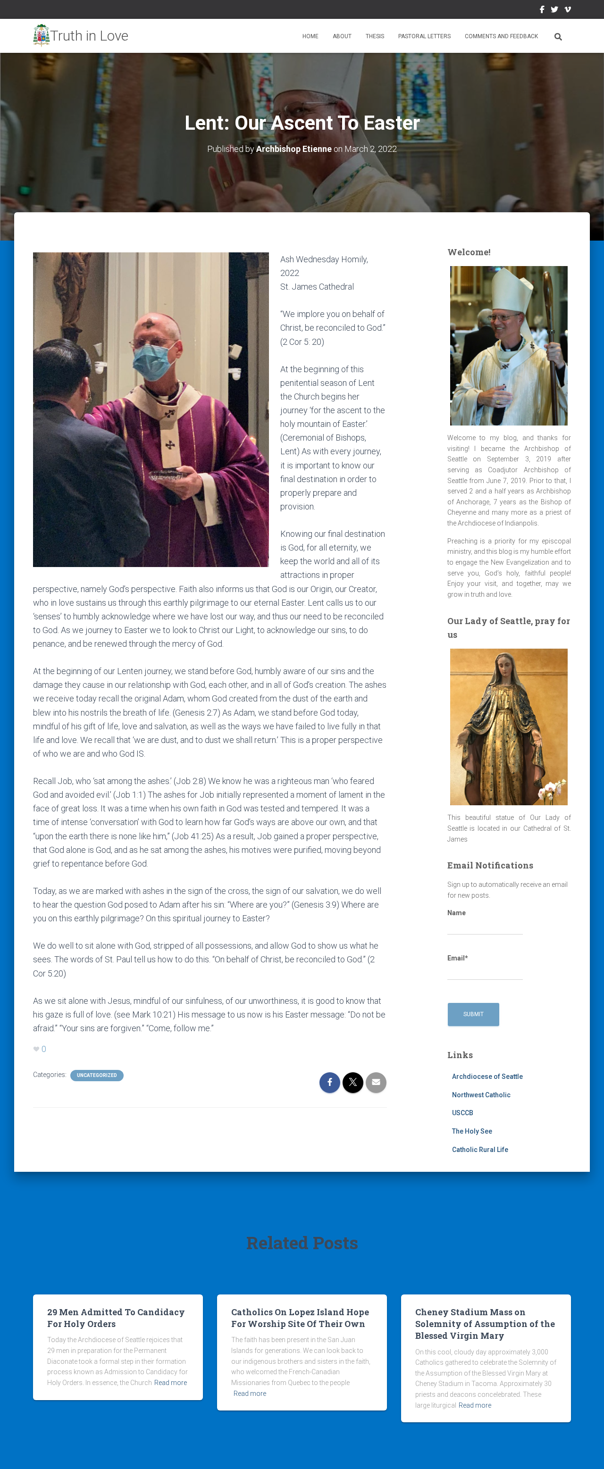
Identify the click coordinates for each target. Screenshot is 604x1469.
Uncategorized (97, 1075)
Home (310, 36)
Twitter (554, 11)
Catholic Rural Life (480, 1149)
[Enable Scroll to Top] (585, 1450)
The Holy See (472, 1131)
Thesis (375, 36)
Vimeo (567, 11)
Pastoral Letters (424, 36)
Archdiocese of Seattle (487, 1076)
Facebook (542, 11)
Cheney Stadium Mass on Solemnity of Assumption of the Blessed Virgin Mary (485, 1323)
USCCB (462, 1113)
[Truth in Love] (80, 36)
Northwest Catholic (481, 1095)
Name (456, 913)
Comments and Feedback (501, 36)
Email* (457, 958)
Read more (170, 1382)
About (342, 36)
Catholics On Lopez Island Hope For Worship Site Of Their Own (300, 1317)
